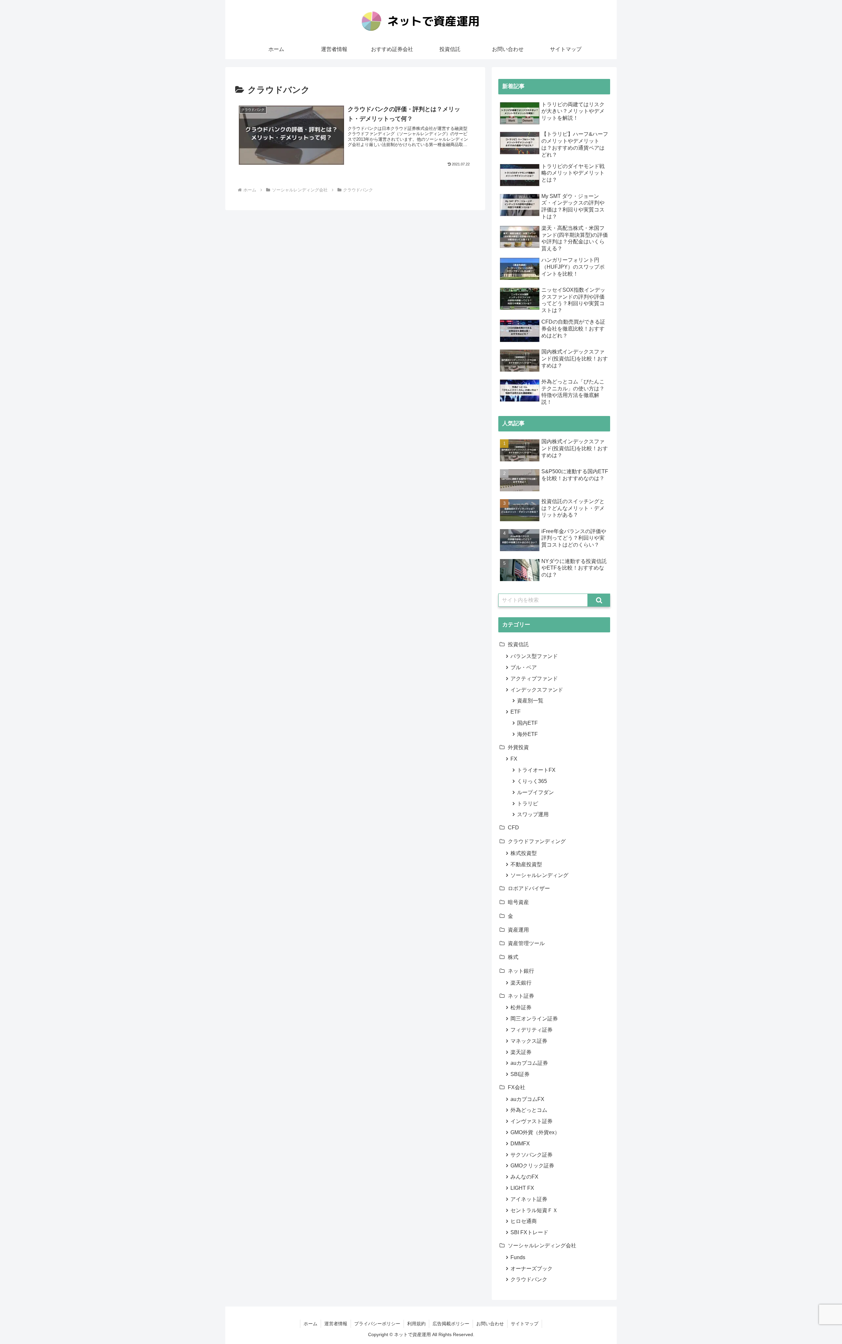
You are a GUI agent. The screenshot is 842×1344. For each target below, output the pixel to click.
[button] (599, 600)
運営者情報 (335, 1323)
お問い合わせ (490, 1323)
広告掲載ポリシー (451, 1323)
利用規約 (416, 1323)
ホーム (310, 1323)
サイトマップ (524, 1323)
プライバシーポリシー (377, 1323)
